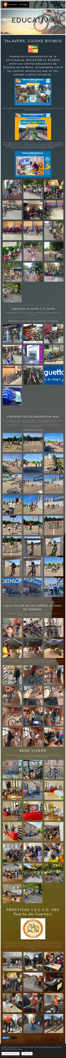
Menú (61, 4)
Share (6, 1037)
